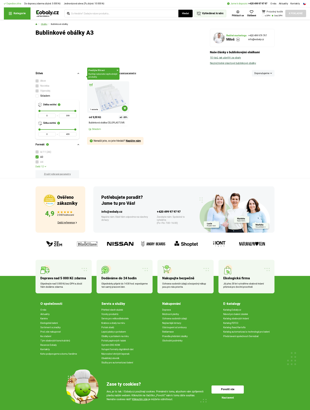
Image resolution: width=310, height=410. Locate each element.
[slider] (39, 111)
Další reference (66, 222)
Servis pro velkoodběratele (115, 318)
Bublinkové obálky (59, 24)
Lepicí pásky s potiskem (113, 331)
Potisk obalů (107, 327)
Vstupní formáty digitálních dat (117, 349)
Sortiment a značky (50, 327)
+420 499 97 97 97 (257, 3)
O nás (273, 3)
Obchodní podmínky (172, 340)
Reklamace (168, 331)
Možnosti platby (170, 314)
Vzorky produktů (109, 314)
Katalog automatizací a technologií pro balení (246, 331)
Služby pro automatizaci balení (117, 362)
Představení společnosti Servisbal (240, 336)
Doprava (166, 310)
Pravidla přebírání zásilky (175, 336)
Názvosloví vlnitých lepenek (115, 354)
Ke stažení (45, 336)
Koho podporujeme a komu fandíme (58, 354)
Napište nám (133, 140)
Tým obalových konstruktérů (55, 340)
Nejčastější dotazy (171, 323)
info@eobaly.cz (256, 39)
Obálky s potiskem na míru (115, 336)
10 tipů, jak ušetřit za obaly (225, 57)
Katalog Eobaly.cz (232, 310)
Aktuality (283, 3)
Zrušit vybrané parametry (57, 174)
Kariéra (44, 318)
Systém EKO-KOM (110, 345)
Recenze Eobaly (48, 345)
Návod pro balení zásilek (235, 314)
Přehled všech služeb (112, 310)
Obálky (44, 24)
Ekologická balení (49, 323)
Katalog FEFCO (230, 323)
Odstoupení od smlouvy (174, 327)
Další (40, 166)
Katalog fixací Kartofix (234, 327)
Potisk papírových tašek (113, 340)
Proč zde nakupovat (50, 331)
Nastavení (228, 397)
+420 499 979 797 (257, 35)
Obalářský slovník (110, 358)
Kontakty (295, 3)
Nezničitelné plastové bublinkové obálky (233, 63)
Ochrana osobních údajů (174, 318)
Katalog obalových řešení (236, 318)
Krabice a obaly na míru (113, 323)
